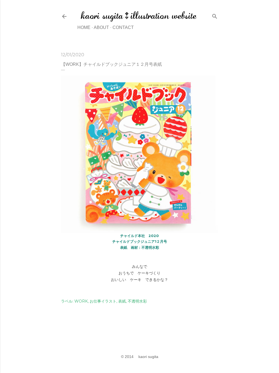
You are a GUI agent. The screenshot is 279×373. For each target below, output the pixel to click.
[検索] (214, 15)
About (101, 27)
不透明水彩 (137, 301)
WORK (81, 301)
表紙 (122, 301)
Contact (123, 27)
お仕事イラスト (103, 301)
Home (83, 27)
